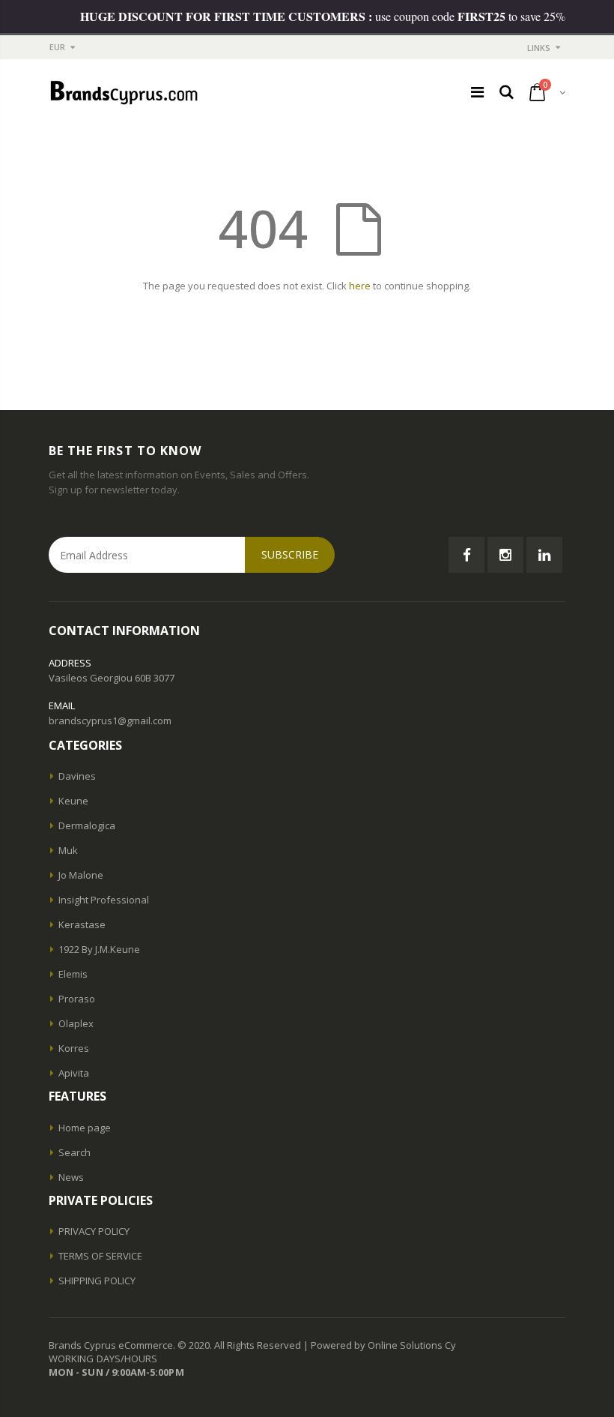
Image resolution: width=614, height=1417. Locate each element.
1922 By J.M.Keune (99, 949)
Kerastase (82, 924)
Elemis (73, 974)
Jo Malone (80, 875)
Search (74, 1152)
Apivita (73, 1073)
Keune (73, 800)
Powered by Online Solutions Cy (383, 1345)
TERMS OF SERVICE (100, 1256)
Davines (77, 776)
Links (538, 47)
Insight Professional (103, 899)
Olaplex (76, 1023)
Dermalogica (86, 825)
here (360, 285)
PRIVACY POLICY (94, 1231)
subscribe (289, 554)
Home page (84, 1127)
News (71, 1177)
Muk (68, 850)
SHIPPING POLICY (97, 1280)
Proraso (76, 998)
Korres (73, 1048)
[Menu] (477, 92)
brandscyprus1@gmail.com (110, 720)
